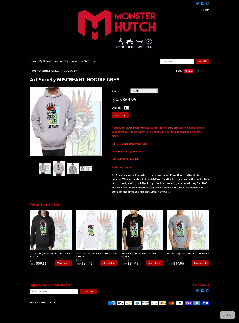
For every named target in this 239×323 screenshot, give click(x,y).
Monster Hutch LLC (46, 302)
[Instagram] (207, 4)
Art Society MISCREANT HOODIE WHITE (96, 255)
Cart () (202, 61)
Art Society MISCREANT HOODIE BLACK (50, 255)
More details (63, 262)
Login (206, 9)
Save (190, 71)
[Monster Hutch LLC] (119, 29)
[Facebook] (202, 4)
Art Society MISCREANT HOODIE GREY (57, 70)
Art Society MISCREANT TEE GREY (188, 253)
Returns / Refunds (83, 61)
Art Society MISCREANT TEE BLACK (138, 255)
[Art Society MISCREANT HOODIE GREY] (45, 168)
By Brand (45, 61)
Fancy (179, 70)
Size (114, 90)
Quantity (116, 107)
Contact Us (61, 61)
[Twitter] (197, 4)
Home (33, 61)
